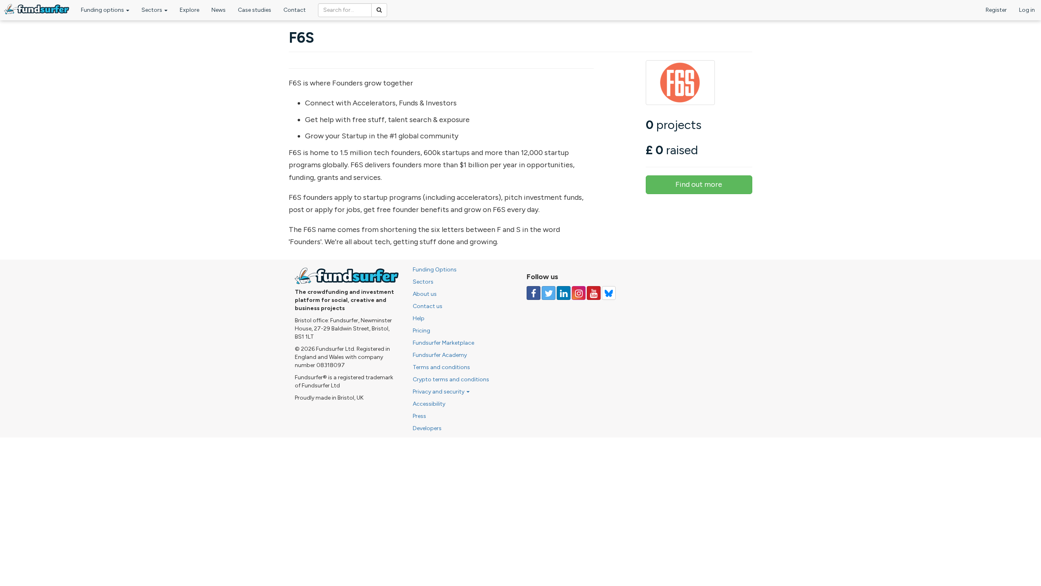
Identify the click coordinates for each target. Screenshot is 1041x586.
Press (419, 416)
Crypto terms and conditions (451, 379)
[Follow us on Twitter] (548, 293)
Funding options (103, 10)
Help (419, 318)
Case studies (254, 10)
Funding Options (435, 269)
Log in (1027, 10)
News (218, 10)
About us (425, 294)
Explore (189, 10)
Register (996, 10)
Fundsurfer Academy (440, 355)
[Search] (379, 10)
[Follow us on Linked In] (564, 293)
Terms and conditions (441, 367)
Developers (427, 428)
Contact (294, 10)
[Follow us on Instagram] (579, 293)
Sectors (152, 10)
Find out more (698, 184)
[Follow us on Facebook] (533, 293)
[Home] (36, 9)
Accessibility (429, 403)
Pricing (421, 330)
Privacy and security (439, 391)
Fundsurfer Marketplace (443, 342)
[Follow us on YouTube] (594, 293)
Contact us (427, 306)
